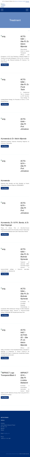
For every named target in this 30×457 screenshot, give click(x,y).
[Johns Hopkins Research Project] (4, 5)
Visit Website (5, 64)
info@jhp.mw (7, 433)
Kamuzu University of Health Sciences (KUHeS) (22, 2)
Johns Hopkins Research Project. (12, 453)
